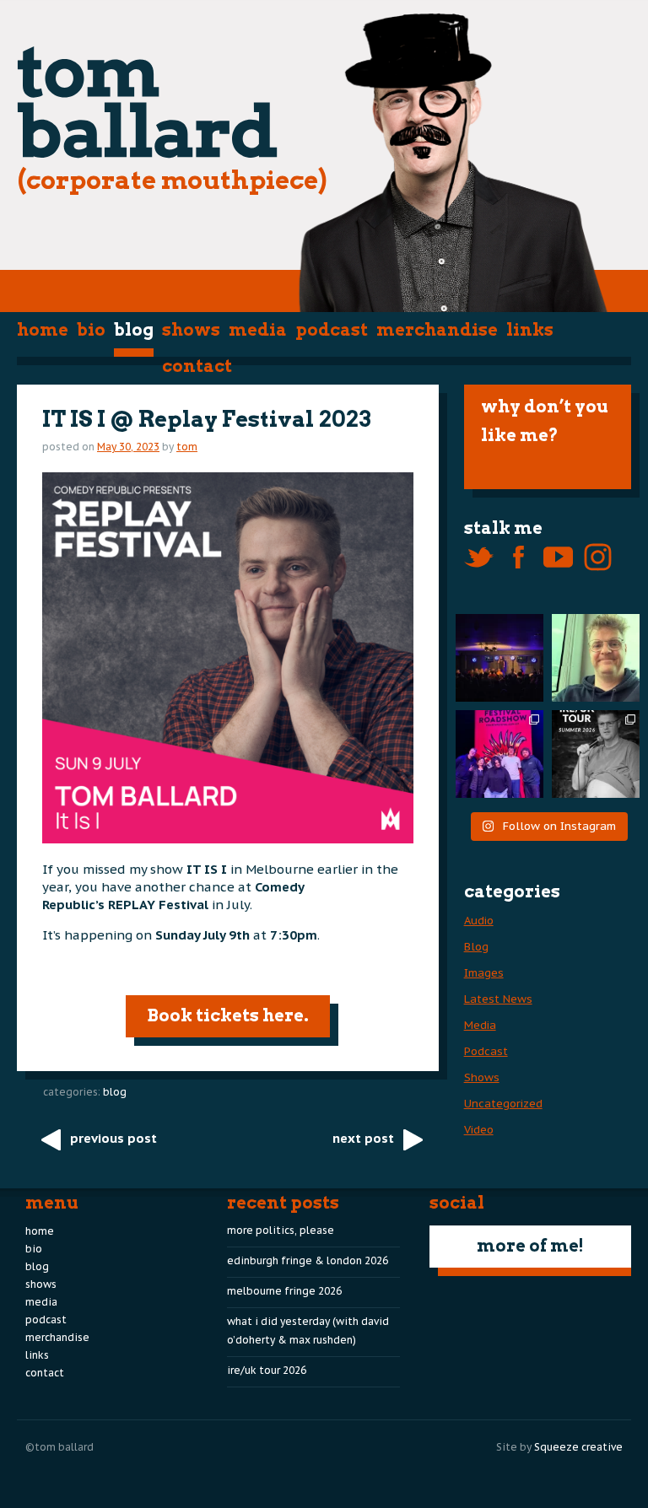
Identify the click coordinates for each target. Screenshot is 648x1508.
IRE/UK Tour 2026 (266, 1370)
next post (363, 1138)
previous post (113, 1138)
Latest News (498, 999)
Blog (134, 330)
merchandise (437, 330)
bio (91, 330)
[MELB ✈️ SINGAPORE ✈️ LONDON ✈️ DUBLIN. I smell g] (596, 658)
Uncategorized (503, 1103)
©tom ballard (59, 1447)
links (530, 330)
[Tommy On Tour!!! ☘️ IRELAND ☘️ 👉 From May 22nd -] (596, 754)
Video (479, 1130)
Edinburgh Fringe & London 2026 (307, 1260)
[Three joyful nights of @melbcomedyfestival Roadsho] (499, 754)
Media (258, 330)
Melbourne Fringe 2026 (284, 1290)
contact (197, 366)
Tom (186, 446)
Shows (191, 330)
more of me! (530, 1246)
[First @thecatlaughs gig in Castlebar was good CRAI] (499, 658)
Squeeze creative (578, 1447)
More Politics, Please (280, 1230)
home (42, 330)
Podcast (331, 330)
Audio (479, 920)
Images (484, 973)
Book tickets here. (228, 1015)
